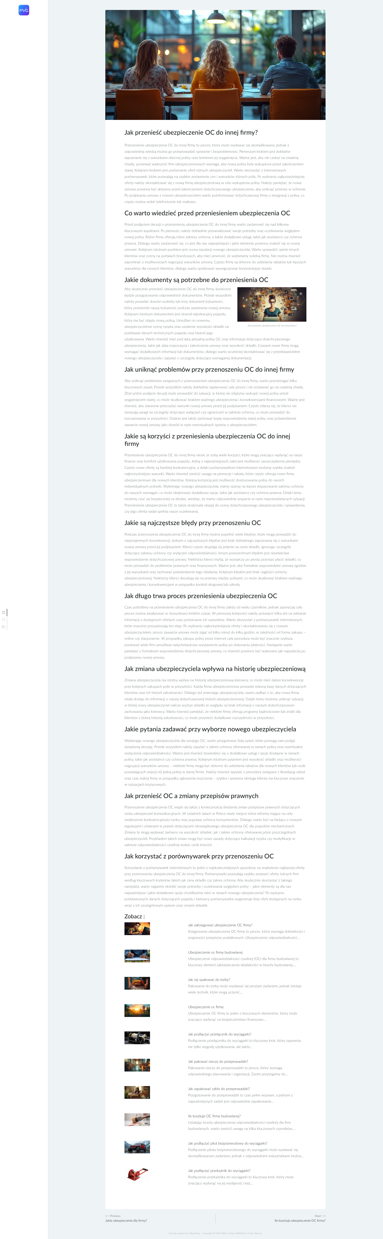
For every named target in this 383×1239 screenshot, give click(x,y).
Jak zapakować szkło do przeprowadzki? (219, 1089)
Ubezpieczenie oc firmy (206, 1007)
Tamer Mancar (255, 1233)
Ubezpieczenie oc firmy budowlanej (215, 952)
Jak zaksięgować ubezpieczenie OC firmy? (220, 925)
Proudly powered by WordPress (184, 1233)
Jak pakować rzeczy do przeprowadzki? (218, 1062)
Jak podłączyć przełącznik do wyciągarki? (219, 1034)
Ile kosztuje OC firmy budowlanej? (214, 1116)
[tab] (3, 612)
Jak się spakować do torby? (209, 980)
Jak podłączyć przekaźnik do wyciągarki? (219, 1171)
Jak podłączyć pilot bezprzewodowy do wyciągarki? (227, 1143)
